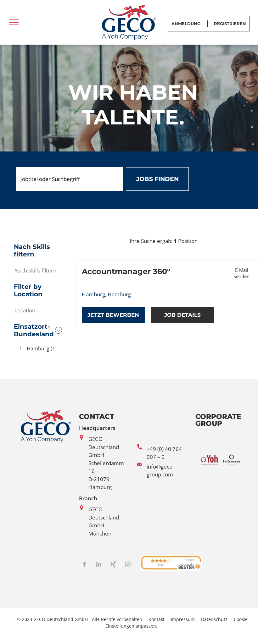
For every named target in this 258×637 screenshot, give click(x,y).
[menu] (14, 22)
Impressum (183, 619)
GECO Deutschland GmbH (103, 447)
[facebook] (84, 565)
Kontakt (157, 619)
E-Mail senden (242, 273)
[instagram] (127, 565)
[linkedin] (98, 565)
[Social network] (113, 565)
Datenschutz (214, 619)
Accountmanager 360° (126, 271)
